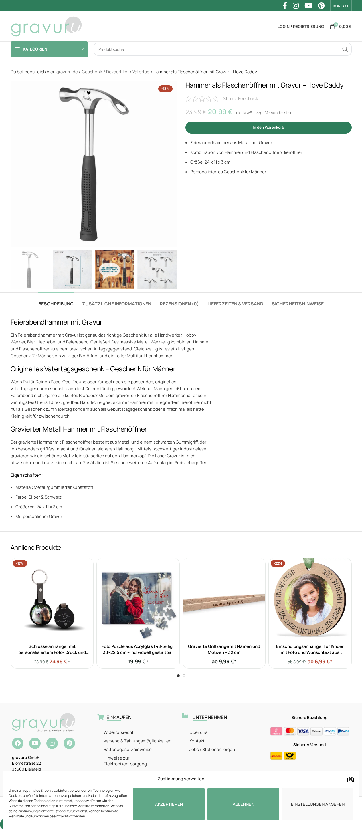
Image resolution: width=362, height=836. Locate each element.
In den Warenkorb (268, 127)
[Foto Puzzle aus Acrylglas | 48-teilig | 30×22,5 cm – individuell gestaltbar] (138, 599)
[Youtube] (35, 743)
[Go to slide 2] (184, 675)
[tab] (56, 301)
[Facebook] (17, 743)
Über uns (198, 732)
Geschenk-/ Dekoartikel (105, 72)
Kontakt (197, 741)
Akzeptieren (169, 804)
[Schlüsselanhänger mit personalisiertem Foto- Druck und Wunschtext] (52, 599)
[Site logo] (46, 26)
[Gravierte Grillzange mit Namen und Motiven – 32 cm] (224, 599)
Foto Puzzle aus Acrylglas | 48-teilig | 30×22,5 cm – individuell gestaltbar (138, 649)
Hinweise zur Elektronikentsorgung (125, 761)
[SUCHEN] (345, 49)
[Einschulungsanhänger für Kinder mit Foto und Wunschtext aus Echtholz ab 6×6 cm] (310, 599)
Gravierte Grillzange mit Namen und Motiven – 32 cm (224, 649)
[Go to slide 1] (178, 675)
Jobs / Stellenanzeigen (212, 749)
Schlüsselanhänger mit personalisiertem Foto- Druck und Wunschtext (52, 652)
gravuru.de (67, 72)
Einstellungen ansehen (318, 804)
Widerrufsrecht (119, 732)
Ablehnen (243, 804)
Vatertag (140, 72)
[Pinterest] (69, 743)
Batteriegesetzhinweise (128, 749)
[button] (350, 779)
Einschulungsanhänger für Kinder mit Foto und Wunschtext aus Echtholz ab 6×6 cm (310, 652)
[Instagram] (52, 743)
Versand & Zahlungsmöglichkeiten (137, 741)
